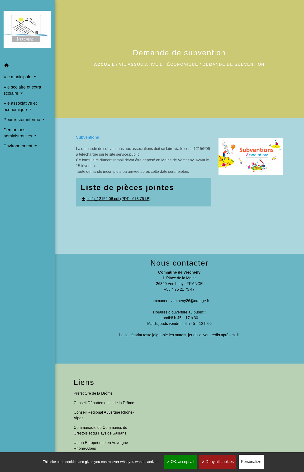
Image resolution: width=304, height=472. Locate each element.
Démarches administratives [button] (18, 132)
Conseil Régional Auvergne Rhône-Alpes (104, 415)
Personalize (251, 462)
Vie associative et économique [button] (20, 106)
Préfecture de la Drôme (93, 393)
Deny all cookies (219, 462)
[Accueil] (27, 30)
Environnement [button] (18, 146)
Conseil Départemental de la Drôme (104, 403)
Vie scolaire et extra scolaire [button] (22, 90)
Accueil (104, 64)
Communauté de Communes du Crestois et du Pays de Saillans (100, 430)
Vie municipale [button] (18, 77)
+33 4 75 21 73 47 (179, 289)
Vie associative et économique (158, 64)
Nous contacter (179, 263)
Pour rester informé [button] (22, 119)
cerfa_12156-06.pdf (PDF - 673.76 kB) (116, 199)
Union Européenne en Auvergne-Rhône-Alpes (101, 445)
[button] (27, 66)
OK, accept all (182, 462)
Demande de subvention (234, 64)
